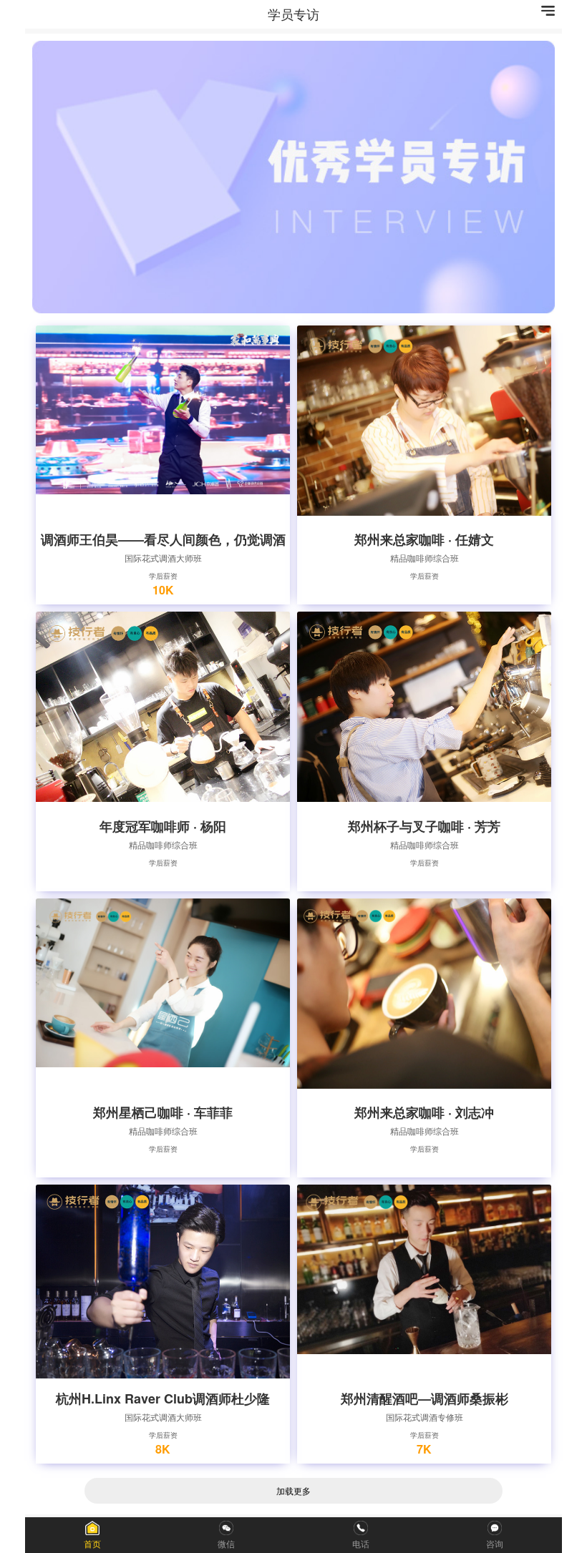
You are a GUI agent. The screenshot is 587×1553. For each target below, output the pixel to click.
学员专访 (293, 13)
